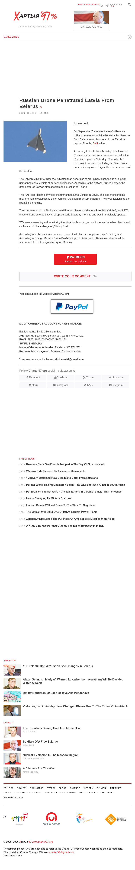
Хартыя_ (35, 16)
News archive (115, 4)
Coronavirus (107, 793)
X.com (90, 377)
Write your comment (75, 276)
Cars (37, 793)
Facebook (34, 377)
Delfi (95, 143)
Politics (9, 788)
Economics (36, 788)
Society (22, 788)
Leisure (48, 793)
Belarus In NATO (13, 797)
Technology (11, 793)
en (112, 6)
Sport (62, 788)
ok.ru (35, 384)
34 (41, 107)
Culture (75, 788)
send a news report (89, 4)
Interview (10, 660)
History (88, 788)
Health (26, 793)
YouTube (62, 377)
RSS (90, 384)
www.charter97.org (42, 841)
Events (51, 788)
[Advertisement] (67, 69)
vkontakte (117, 377)
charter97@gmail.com (61, 852)
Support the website (75, 259)
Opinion (8, 723)
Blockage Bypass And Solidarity (75, 793)
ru (107, 6)
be (102, 6)
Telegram (117, 384)
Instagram (62, 384)
